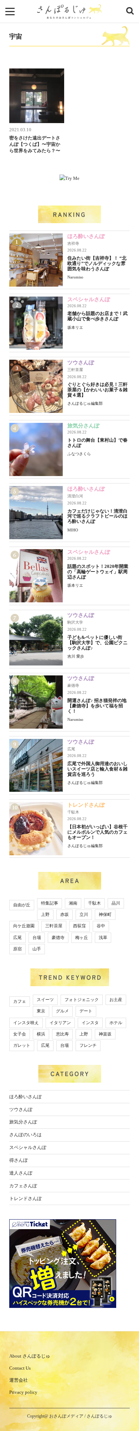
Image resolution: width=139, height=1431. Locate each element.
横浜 (41, 1034)
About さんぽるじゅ (29, 1356)
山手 (36, 948)
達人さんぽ (20, 1173)
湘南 (73, 903)
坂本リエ (75, 327)
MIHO (72, 530)
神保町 (105, 914)
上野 (45, 914)
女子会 (19, 1034)
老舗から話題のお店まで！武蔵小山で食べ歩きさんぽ (97, 316)
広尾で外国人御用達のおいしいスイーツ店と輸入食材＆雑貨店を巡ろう (97, 769)
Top (127, 1407)
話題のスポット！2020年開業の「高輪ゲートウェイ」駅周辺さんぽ (97, 572)
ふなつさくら (79, 454)
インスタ (90, 1022)
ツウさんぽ (80, 362)
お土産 (115, 999)
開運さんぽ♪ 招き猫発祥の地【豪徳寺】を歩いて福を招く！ (97, 706)
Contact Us (20, 1368)
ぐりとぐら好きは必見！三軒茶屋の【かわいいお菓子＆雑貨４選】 (97, 390)
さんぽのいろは (25, 1134)
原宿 (17, 948)
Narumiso (75, 277)
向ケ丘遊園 (24, 925)
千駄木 (73, 812)
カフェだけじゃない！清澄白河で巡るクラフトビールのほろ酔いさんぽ (97, 516)
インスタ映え (26, 1022)
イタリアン (60, 1022)
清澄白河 (75, 496)
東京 (41, 1011)
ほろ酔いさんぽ (86, 236)
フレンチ (88, 1045)
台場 (36, 937)
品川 (116, 903)
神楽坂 (105, 1034)
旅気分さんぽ (83, 426)
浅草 (103, 937)
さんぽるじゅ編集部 (85, 403)
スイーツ (45, 999)
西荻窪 (79, 925)
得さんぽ (18, 1160)
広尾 (71, 749)
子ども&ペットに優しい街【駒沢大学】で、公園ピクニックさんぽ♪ (97, 643)
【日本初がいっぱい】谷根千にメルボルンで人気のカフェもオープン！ (97, 832)
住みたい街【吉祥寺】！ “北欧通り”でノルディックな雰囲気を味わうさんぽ (97, 263)
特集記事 (49, 903)
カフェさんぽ (23, 1185)
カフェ (19, 1001)
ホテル (115, 1022)
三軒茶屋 (75, 370)
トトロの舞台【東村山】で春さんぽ (97, 442)
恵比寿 (62, 1034)
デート (85, 1011)
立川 (83, 914)
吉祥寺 (73, 243)
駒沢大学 (75, 622)
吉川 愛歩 (75, 656)
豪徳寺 (73, 685)
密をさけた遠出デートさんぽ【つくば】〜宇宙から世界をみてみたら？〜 (34, 144)
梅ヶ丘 (81, 937)
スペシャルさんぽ (88, 299)
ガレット (21, 1045)
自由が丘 (21, 904)
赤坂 (64, 914)
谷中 (101, 925)
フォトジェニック (82, 999)
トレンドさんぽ (86, 805)
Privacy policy (23, 1392)
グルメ (62, 1011)
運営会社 (18, 1380)
